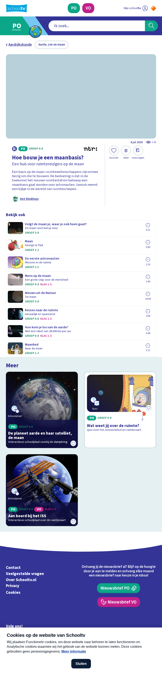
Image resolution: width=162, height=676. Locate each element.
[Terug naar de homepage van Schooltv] (16, 8)
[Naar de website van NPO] (153, 8)
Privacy (12, 586)
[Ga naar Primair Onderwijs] (19, 25)
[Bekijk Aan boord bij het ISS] (42, 490)
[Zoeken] (151, 25)
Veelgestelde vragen (25, 574)
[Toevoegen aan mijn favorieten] (73, 443)
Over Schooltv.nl (21, 580)
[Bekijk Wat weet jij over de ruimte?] (120, 410)
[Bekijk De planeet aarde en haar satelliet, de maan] (42, 410)
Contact (13, 568)
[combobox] (97, 25)
